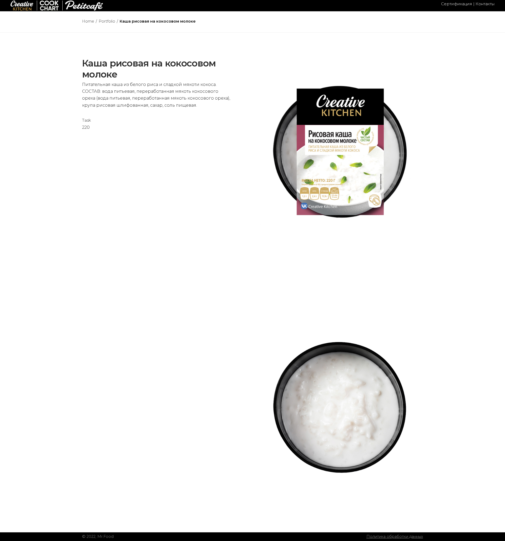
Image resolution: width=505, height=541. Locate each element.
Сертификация (456, 3)
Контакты (485, 3)
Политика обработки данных (394, 536)
